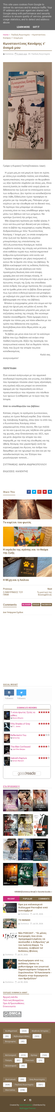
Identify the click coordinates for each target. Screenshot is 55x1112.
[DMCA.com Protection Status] (12, 1016)
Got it (36, 27)
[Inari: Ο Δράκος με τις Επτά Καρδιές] (25, 859)
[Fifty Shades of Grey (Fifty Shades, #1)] (7, 730)
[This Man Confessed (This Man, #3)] (7, 754)
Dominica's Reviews (27, 708)
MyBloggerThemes (28, 1108)
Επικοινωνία (9, 1006)
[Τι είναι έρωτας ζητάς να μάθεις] (7, 719)
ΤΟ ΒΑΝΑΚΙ (24, 920)
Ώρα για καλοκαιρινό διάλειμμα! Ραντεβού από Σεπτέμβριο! (33, 907)
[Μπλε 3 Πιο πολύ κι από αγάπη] (25, 884)
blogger (26, 605)
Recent (11, 899)
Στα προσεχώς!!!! (11, 786)
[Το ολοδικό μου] (40, 885)
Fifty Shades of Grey (20, 724)
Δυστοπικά (10, 1079)
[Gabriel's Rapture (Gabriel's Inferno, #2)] (7, 765)
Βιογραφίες (10, 1041)
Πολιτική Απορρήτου (13, 1000)
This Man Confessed (20, 746)
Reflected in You (18, 735)
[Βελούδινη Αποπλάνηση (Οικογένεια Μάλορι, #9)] (10, 835)
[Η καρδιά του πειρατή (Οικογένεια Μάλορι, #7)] (25, 810)
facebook (46, 605)
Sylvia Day (16, 738)
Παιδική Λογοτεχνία (20, 35)
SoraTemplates (26, 1105)
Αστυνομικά (10, 1055)
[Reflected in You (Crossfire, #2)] (7, 742)
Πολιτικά (29, 1060)
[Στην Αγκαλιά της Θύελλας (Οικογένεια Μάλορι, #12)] (10, 859)
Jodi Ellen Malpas (19, 749)
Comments (43, 899)
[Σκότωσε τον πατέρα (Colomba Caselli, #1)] (40, 860)
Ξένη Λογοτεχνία (37, 1079)
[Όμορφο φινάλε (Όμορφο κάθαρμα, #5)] (40, 835)
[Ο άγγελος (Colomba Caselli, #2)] (10, 884)
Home (5, 35)
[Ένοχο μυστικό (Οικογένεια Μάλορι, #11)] (25, 835)
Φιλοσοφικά (10, 1066)
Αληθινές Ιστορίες (40, 1031)
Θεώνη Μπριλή (18, 718)
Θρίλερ (34, 1055)
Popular (27, 899)
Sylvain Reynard (18, 761)
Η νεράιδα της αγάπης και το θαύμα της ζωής (25, 551)
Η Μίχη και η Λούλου (16, 580)
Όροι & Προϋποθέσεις (13, 1003)
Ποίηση (8, 1060)
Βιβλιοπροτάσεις (22, 1036)
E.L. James (16, 726)
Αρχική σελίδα (10, 997)
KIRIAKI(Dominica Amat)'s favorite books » (33, 892)
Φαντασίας (10, 1090)
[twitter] (25, 1100)
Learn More (23, 27)
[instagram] (30, 1100)
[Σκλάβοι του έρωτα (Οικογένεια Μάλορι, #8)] (40, 810)
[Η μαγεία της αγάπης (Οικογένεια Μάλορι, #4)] (10, 810)
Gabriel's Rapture (19, 758)
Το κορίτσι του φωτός (17, 522)
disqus (36, 605)
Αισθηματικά (11, 1031)
